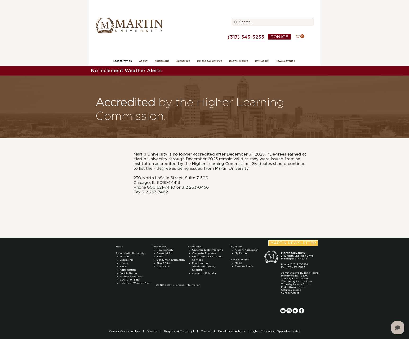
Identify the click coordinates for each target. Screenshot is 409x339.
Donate (153, 331)
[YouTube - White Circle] (283, 310)
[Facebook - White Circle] (301, 310)
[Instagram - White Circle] (289, 310)
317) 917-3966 (299, 264)
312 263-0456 (195, 187)
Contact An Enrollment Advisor (223, 331)
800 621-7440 (161, 187)
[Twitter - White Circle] (295, 310)
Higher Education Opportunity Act (275, 331)
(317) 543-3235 (246, 37)
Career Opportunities (125, 331)
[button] (300, 36)
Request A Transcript (179, 331)
